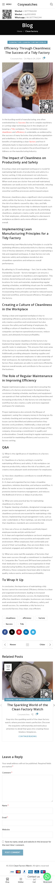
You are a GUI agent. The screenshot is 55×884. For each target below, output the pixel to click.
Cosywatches (16, 58)
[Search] (51, 4)
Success (22, 122)
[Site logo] (7, 14)
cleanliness (7, 132)
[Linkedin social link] (26, 632)
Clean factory (31, 31)
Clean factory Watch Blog (34, 42)
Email (5, 817)
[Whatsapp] (47, 876)
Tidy (13, 129)
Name (5, 805)
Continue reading (27, 736)
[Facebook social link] (5, 632)
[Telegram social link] (33, 632)
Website (6, 829)
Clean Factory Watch (15, 699)
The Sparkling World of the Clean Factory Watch (27, 707)
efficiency (20, 132)
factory (32, 141)
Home (19, 31)
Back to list (27, 645)
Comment (7, 772)
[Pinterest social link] (19, 632)
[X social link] (12, 632)
